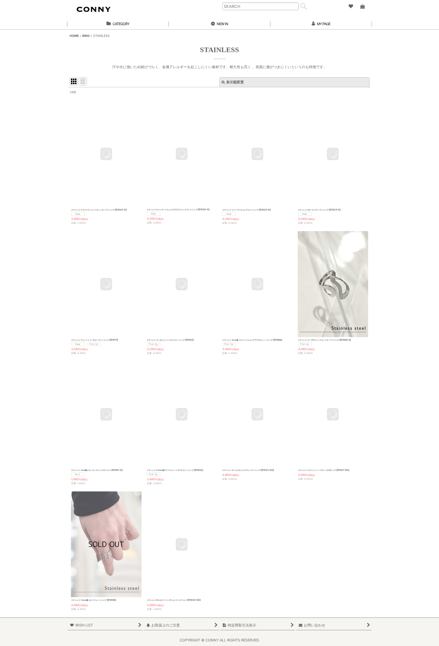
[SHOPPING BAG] (362, 6)
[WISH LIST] (350, 6)
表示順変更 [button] (235, 82)
